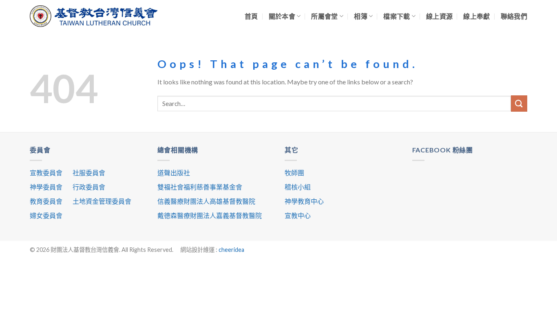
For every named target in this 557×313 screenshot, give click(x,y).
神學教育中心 (304, 201)
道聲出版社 (173, 172)
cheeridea (231, 249)
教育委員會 (46, 201)
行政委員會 (89, 187)
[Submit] (519, 103)
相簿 (360, 16)
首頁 (251, 16)
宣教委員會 (46, 172)
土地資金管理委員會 (102, 201)
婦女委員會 (46, 215)
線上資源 (439, 16)
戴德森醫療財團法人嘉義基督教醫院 (209, 215)
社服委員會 (89, 172)
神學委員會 (46, 187)
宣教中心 (298, 215)
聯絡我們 (514, 16)
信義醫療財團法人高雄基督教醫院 (206, 201)
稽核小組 (298, 187)
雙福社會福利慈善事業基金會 (199, 187)
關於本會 (282, 16)
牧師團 (294, 172)
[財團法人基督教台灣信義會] (93, 16)
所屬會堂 (324, 16)
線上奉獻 (476, 16)
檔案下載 (396, 16)
